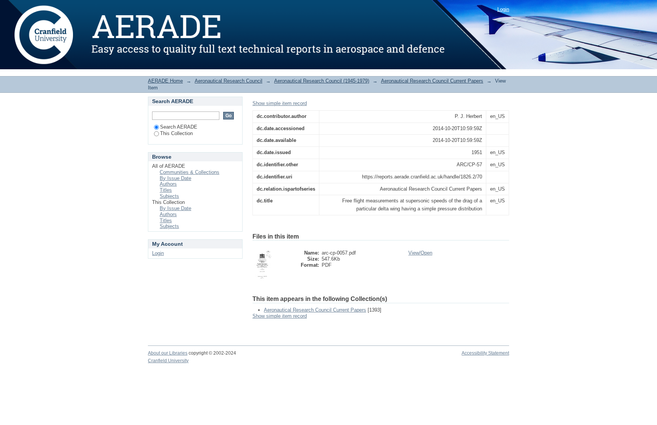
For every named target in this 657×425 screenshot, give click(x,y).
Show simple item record (279, 103)
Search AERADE (178, 127)
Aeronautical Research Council (228, 81)
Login (503, 9)
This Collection (176, 133)
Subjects (169, 196)
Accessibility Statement (485, 353)
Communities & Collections (189, 172)
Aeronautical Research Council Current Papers (432, 81)
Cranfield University (168, 360)
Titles (166, 190)
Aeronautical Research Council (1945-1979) (321, 81)
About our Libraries (167, 353)
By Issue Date (175, 178)
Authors (168, 184)
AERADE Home (165, 81)
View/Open (420, 253)
